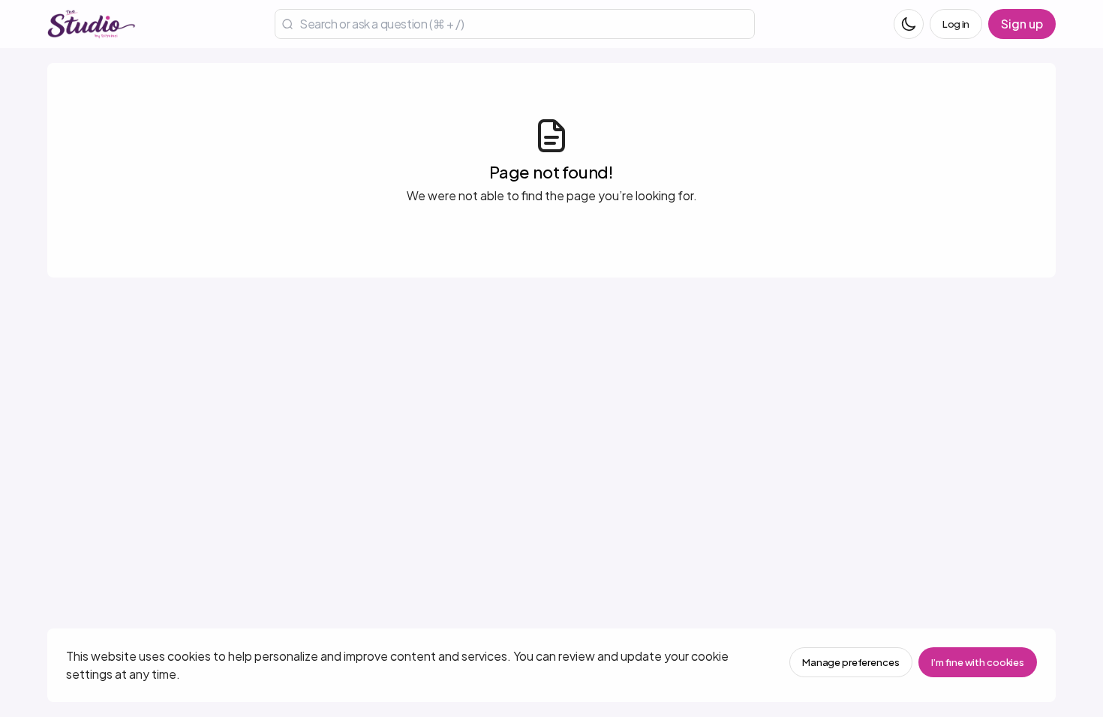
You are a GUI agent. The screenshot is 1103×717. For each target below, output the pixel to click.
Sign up (1022, 24)
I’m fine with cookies (977, 662)
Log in (955, 24)
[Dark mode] (909, 24)
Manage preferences (851, 662)
